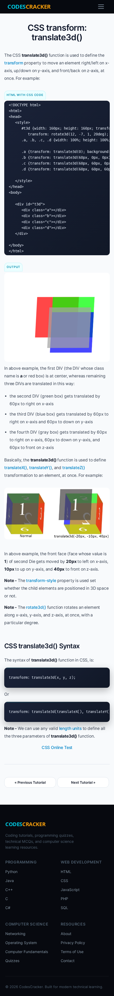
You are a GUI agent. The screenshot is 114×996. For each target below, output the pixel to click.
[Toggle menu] (101, 6)
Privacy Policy (73, 942)
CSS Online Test (57, 747)
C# (7, 907)
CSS (64, 880)
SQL (64, 907)
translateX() (15, 467)
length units (70, 728)
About (66, 933)
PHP (64, 898)
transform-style (41, 580)
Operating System (21, 942)
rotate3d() (36, 607)
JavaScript (70, 889)
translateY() (40, 467)
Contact (67, 960)
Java (9, 880)
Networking (15, 933)
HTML (66, 871)
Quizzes (12, 960)
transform (13, 62)
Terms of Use (72, 951)
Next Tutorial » (83, 782)
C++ (9, 889)
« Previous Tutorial (30, 782)
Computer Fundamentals (26, 951)
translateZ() (73, 467)
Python (11, 871)
